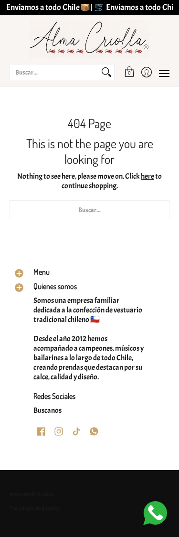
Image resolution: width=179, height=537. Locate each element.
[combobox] (54, 72)
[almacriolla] (89, 39)
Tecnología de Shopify (34, 508)
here (147, 176)
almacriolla (23, 494)
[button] (129, 72)
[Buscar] (106, 72)
